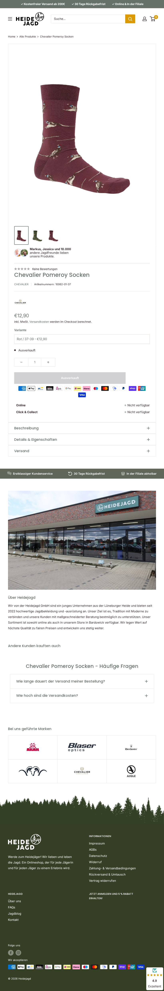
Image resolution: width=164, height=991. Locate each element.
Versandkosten (39, 321)
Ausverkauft (70, 378)
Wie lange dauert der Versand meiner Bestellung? (60, 681)
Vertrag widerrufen (102, 881)
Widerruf (95, 862)
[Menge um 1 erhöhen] (48, 362)
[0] (152, 18)
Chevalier (21, 284)
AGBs (93, 849)
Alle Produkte (27, 36)
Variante (20, 330)
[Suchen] (130, 18)
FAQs (11, 907)
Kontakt (13, 920)
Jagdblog (14, 913)
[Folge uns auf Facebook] (11, 953)
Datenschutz (98, 856)
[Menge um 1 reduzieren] (21, 362)
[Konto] (145, 19)
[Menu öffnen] (10, 18)
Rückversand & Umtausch (107, 874)
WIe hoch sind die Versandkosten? (47, 695)
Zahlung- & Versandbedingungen (112, 868)
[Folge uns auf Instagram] (18, 953)
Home (11, 36)
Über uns (14, 901)
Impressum (97, 843)
